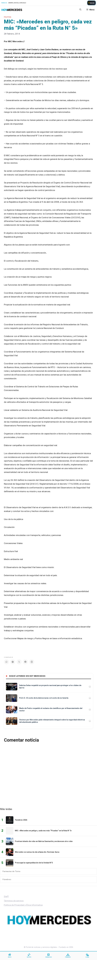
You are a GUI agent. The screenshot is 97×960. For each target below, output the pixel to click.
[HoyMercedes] (11, 9)
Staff (6, 896)
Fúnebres (7, 879)
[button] (80, 9)
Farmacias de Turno (11, 871)
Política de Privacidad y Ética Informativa (23, 905)
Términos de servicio (14, 900)
